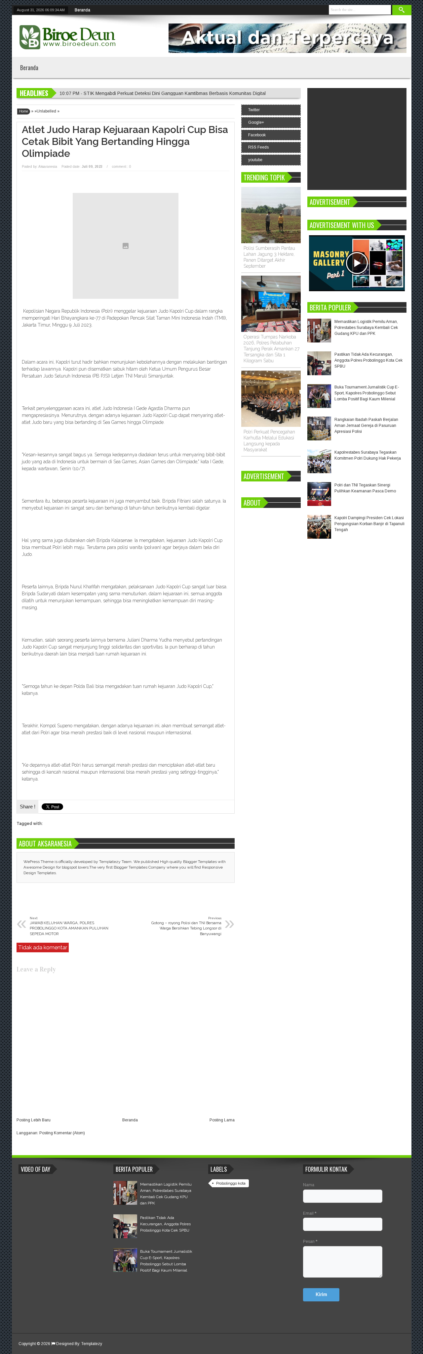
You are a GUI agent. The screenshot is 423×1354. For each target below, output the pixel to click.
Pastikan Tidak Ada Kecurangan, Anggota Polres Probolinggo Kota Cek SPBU (368, 360)
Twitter (254, 110)
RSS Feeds (258, 147)
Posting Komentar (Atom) (62, 1133)
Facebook (257, 135)
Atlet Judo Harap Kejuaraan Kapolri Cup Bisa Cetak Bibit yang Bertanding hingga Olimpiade (125, 141)
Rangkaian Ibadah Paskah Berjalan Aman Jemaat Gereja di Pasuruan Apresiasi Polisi (366, 425)
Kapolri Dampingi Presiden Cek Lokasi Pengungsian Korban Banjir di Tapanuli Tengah (369, 524)
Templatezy (91, 1343)
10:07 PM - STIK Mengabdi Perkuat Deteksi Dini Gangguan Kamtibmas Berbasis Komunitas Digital (162, 93)
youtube (255, 160)
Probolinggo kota (231, 1183)
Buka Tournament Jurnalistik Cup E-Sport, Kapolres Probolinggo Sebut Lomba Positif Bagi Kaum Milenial (366, 393)
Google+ (256, 122)
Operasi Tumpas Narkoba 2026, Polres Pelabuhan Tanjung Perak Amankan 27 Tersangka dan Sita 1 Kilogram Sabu (271, 348)
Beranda (82, 10)
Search (401, 10)
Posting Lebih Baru (34, 1120)
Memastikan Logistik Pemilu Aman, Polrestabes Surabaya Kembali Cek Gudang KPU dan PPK (366, 327)
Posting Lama (222, 1120)
